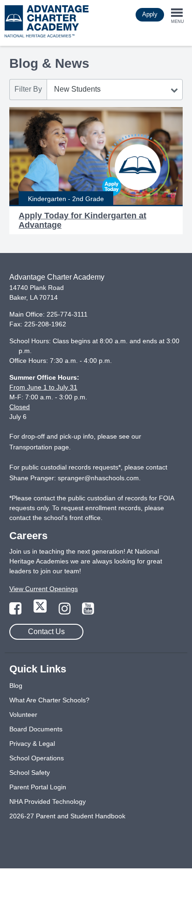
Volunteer (23, 714)
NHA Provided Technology (47, 801)
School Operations (36, 758)
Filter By (28, 89)
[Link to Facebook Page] (16, 611)
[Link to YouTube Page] (88, 611)
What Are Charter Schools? (49, 700)
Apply (150, 14)
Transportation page (39, 447)
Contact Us (46, 631)
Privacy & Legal (32, 743)
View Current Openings (43, 588)
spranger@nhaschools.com (98, 478)
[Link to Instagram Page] (66, 611)
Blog (15, 685)
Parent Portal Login (37, 787)
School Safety (29, 772)
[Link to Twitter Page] (41, 611)
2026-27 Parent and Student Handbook (67, 816)
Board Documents (35, 729)
